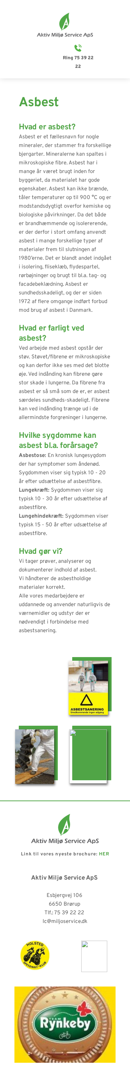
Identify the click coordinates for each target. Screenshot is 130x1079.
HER (104, 854)
